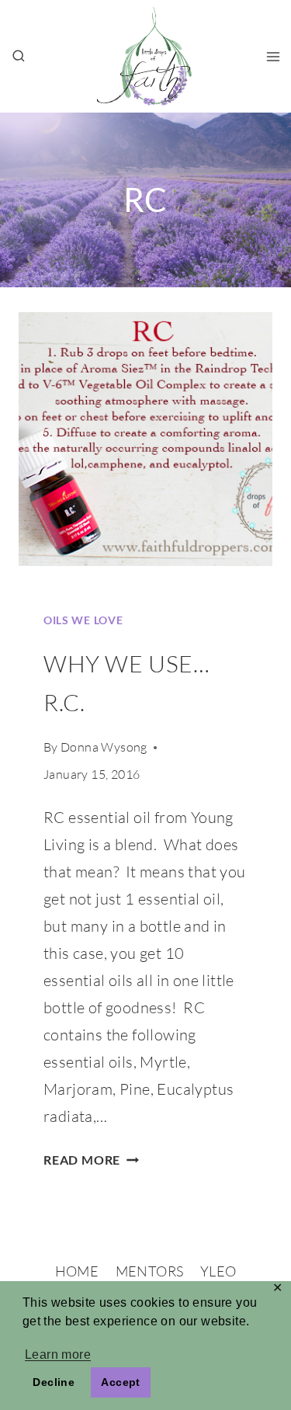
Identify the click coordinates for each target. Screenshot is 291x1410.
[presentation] (145, 439)
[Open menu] (272, 56)
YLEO (218, 1271)
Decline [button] (53, 1382)
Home (77, 1271)
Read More (91, 1159)
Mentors (150, 1271)
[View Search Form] (18, 56)
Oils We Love (83, 620)
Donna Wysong (104, 747)
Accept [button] (120, 1382)
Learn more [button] (58, 1354)
